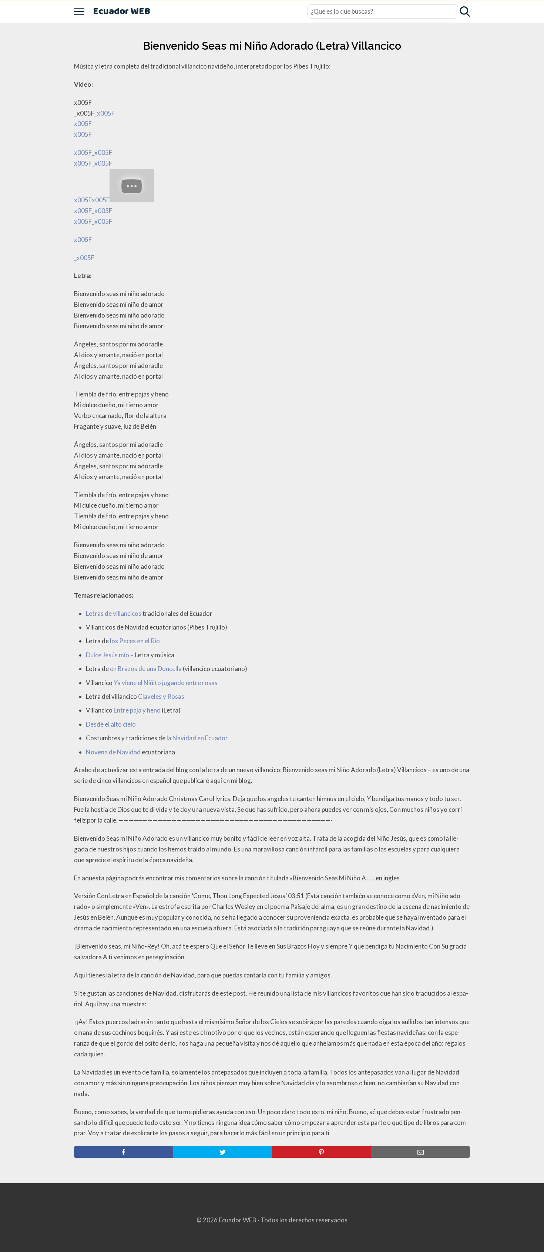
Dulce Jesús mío (107, 655)
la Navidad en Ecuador (197, 738)
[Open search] (465, 11)
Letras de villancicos (113, 613)
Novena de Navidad (113, 752)
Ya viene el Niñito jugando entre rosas (166, 683)
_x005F (84, 258)
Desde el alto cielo (111, 724)
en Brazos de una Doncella (146, 669)
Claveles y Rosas (161, 696)
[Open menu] (79, 11)
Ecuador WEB (121, 11)
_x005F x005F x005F (94, 176)
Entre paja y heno (137, 710)
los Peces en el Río (135, 641)
